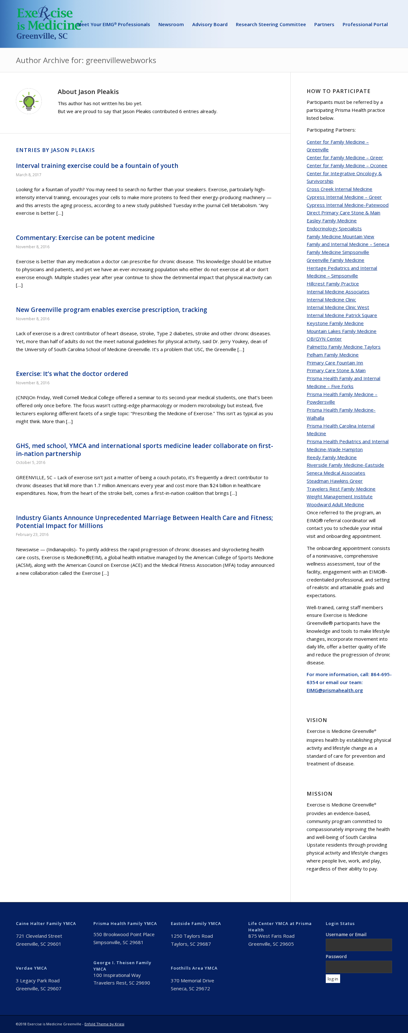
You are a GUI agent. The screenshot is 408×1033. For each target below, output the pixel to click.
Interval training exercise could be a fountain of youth (97, 166)
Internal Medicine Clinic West (338, 307)
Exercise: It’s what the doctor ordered (72, 374)
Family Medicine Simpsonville (338, 252)
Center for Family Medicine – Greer (345, 157)
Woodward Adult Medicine (335, 504)
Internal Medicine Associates (338, 291)
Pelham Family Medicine (333, 354)
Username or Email (346, 934)
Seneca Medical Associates (336, 473)
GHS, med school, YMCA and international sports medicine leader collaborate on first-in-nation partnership (144, 450)
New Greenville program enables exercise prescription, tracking (111, 310)
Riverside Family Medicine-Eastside (345, 465)
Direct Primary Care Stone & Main (343, 212)
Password (336, 956)
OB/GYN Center (324, 339)
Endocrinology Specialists (334, 228)
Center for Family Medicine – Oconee (347, 165)
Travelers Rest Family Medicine (341, 489)
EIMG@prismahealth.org (335, 690)
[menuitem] (113, 24)
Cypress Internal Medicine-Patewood (348, 205)
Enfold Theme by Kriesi (104, 1024)
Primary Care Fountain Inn (335, 362)
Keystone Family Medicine (335, 323)
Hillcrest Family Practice (333, 283)
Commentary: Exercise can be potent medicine (85, 238)
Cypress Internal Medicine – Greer (344, 197)
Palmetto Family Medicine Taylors (344, 346)
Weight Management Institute (340, 496)
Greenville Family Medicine (335, 260)
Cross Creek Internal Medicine (339, 189)
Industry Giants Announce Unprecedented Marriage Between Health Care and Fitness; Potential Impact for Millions (144, 522)
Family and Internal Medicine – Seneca (348, 244)
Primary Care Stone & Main (336, 370)
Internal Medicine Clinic (331, 299)
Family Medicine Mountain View (340, 236)
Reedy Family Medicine (332, 457)
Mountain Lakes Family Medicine (341, 331)
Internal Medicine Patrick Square (342, 315)
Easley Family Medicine (332, 220)
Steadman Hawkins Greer (335, 481)
